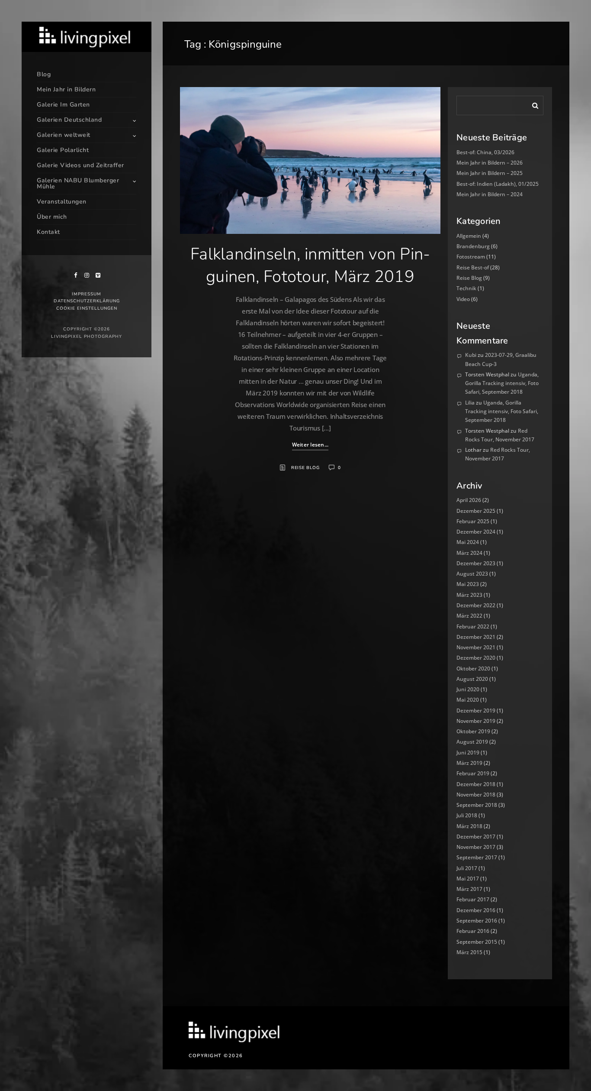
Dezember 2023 (475, 563)
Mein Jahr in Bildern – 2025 (489, 173)
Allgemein (468, 236)
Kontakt (48, 232)
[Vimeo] (97, 275)
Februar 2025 (472, 521)
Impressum (86, 294)
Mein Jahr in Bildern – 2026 (489, 162)
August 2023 (472, 573)
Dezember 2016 (475, 910)
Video (463, 299)
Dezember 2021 (475, 637)
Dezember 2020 (475, 657)
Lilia (470, 402)
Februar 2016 (472, 931)
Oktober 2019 (473, 731)
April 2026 (468, 500)
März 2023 (469, 595)
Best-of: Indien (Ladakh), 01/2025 (497, 184)
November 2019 (475, 721)
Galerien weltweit (63, 135)
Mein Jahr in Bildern (66, 89)
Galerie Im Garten (63, 104)
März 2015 (469, 952)
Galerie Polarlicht (63, 150)
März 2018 (469, 826)
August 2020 (472, 679)
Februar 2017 (472, 899)
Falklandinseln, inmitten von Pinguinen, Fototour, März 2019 (310, 265)
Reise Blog (305, 468)
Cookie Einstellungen (86, 308)
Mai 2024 (467, 542)
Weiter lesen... (310, 444)
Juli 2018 (466, 815)
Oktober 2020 (473, 668)
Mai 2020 (467, 699)
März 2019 (469, 763)
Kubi (470, 355)
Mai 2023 (467, 584)
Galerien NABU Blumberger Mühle (78, 183)
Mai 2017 (467, 878)
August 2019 (472, 741)
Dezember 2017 (475, 836)
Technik (466, 288)
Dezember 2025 (475, 511)
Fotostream (470, 256)
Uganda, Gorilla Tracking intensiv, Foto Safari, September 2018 (502, 383)
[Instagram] (86, 275)
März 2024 (469, 553)
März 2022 (469, 615)
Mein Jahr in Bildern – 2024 (489, 194)
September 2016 (476, 920)
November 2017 (475, 847)
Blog (44, 74)
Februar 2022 (472, 626)
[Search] (532, 104)
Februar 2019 (472, 773)
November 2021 (475, 647)
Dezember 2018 (475, 784)
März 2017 (469, 889)
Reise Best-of (472, 267)
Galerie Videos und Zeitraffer (80, 165)
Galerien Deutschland (69, 120)
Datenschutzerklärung (87, 301)
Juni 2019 (467, 752)
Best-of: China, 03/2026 (485, 152)
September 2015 (476, 941)
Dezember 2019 (475, 710)
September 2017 (476, 857)
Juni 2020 (467, 689)
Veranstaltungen (62, 201)
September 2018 (476, 805)
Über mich (52, 217)
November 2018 (475, 794)
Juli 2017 (466, 868)
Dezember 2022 (475, 605)
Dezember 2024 (475, 531)
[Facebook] (75, 275)
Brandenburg (473, 246)
